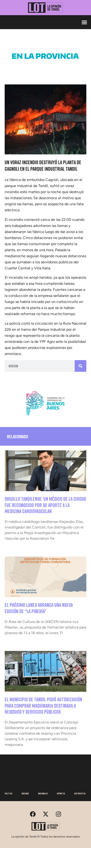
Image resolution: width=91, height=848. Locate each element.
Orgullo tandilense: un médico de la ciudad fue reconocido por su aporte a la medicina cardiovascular (45, 505)
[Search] (80, 366)
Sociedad (25, 793)
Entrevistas (79, 793)
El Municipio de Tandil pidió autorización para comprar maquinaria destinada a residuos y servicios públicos (43, 705)
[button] (84, 22)
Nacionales (43, 793)
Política (8, 793)
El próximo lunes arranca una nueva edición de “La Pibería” (39, 608)
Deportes (61, 793)
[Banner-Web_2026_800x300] (45, 417)
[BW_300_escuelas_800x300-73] (45, 70)
